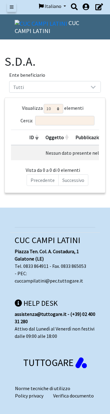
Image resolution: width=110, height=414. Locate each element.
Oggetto (55, 137)
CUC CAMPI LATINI (47, 240)
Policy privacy (29, 396)
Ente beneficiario (27, 75)
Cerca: (26, 120)
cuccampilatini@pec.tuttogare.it (49, 281)
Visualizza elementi (52, 108)
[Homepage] (41, 23)
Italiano (53, 6)
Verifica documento (73, 396)
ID (31, 137)
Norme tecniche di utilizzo (42, 388)
